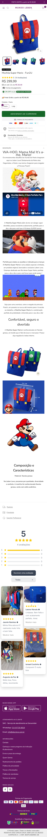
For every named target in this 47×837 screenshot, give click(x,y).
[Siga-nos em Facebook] (5, 789)
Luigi (13, 106)
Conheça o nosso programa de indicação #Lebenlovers (17, 748)
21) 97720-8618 (18, 728)
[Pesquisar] (8, 8)
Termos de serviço (9, 778)
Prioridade (10, 512)
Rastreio (10, 507)
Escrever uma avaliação (23, 573)
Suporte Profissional (14, 518)
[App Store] (12, 711)
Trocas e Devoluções (10, 770)
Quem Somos (7, 758)
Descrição (7, 148)
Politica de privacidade (11, 766)
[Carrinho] (43, 8)
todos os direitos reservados (26, 131)
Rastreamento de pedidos (12, 762)
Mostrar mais (8, 635)
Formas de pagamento (13, 88)
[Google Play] (31, 711)
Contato (5, 742)
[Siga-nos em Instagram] (10, 789)
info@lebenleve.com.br (16, 732)
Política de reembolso (10, 774)
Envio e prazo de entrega (12, 753)
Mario (5, 106)
